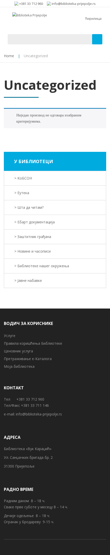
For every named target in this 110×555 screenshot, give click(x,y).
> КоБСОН (23, 178)
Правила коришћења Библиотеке (33, 343)
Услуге (9, 335)
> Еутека (21, 192)
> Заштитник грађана (32, 236)
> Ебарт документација (34, 222)
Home (9, 55)
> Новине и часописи (32, 251)
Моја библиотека (19, 366)
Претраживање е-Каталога (28, 358)
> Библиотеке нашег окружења (41, 265)
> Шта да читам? (28, 207)
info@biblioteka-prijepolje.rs (39, 414)
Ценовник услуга (18, 351)
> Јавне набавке (28, 280)
